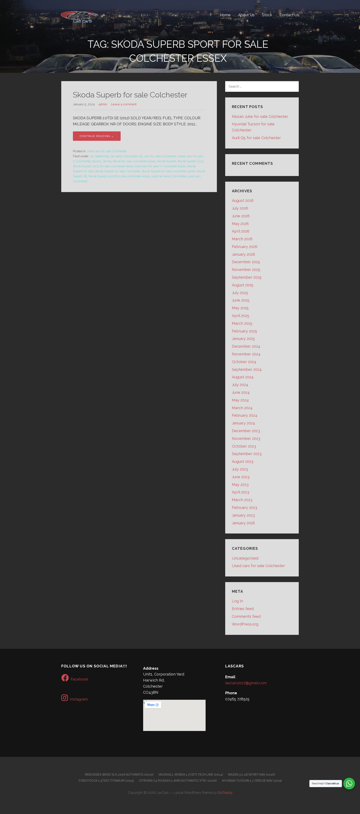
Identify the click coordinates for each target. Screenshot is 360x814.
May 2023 (240, 484)
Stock (267, 15)
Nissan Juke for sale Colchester (260, 116)
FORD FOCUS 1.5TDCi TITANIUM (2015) (106, 780)
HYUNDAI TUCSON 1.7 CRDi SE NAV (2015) (252, 780)
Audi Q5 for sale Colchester (256, 138)
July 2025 (240, 293)
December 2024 (246, 346)
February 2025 (244, 331)
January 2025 (243, 338)
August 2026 (243, 200)
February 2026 (244, 246)
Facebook (79, 679)
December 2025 (246, 262)
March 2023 (242, 500)
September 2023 (246, 454)
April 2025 (240, 315)
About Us (246, 15)
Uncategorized (245, 558)
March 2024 (242, 408)
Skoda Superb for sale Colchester (130, 94)
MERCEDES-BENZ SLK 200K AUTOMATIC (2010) (119, 774)
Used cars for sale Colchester (107, 151)
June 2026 (241, 216)
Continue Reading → (97, 136)
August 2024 (243, 377)
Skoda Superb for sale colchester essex (168, 171)
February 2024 (244, 415)
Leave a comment (123, 104)
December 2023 (246, 431)
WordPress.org (245, 624)
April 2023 (240, 492)
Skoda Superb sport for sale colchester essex (119, 176)
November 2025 (246, 269)
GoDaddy (225, 793)
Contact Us (289, 15)
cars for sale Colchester (160, 156)
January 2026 (243, 254)
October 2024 (244, 362)
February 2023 (244, 507)
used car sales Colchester (168, 176)
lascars (96, 161)
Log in (237, 601)
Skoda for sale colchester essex (134, 161)
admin (103, 104)
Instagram (79, 699)
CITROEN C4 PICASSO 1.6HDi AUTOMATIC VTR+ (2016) (178, 780)
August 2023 (242, 461)
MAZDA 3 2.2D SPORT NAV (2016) (251, 774)
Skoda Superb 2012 (191, 161)
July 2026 (240, 208)
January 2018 (243, 523)
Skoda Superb (166, 161)
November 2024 (246, 354)
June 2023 (240, 477)
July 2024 (240, 384)
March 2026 (242, 239)
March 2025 (242, 323)
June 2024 (241, 392)
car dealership (99, 156)
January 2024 (243, 423)
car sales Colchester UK (126, 156)
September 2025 (246, 277)
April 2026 (240, 231)
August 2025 (242, 285)
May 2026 (240, 223)
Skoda (107, 161)
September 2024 (247, 369)
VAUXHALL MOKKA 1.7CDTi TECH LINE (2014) (191, 774)
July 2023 (240, 469)
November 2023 (246, 438)
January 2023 (243, 515)
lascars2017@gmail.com (246, 683)
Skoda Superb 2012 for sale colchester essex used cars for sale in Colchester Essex (129, 166)
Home (225, 15)
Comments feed (246, 616)
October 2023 (244, 446)
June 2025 (240, 300)
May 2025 (240, 308)
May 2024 (240, 400)
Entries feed (243, 608)
